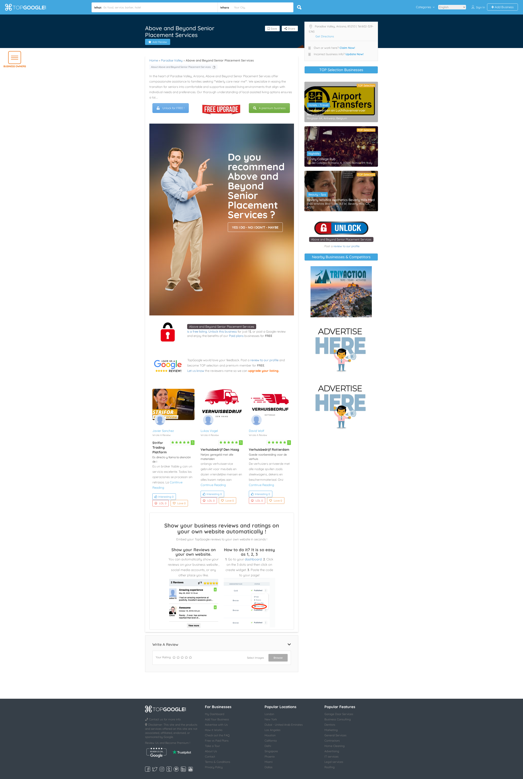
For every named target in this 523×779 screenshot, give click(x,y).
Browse (278, 657)
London (269, 714)
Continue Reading (213, 485)
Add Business (504, 7)
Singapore (271, 751)
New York (271, 719)
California (271, 740)
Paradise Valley (172, 60)
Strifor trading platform (159, 447)
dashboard (253, 559)
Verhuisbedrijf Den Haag (220, 449)
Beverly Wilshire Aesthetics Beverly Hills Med (341, 200)
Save (273, 28)
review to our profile (264, 360)
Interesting (166, 496)
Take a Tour (212, 746)
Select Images (255, 657)
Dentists (329, 724)
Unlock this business (222, 331)
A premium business (272, 108)
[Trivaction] (341, 291)
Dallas (269, 767)
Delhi (268, 746)
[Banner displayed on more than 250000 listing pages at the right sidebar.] (341, 348)
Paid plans (236, 336)
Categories (423, 7)
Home (153, 60)
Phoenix (270, 756)
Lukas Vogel (209, 431)
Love (181, 503)
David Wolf (256, 431)
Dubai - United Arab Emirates (284, 724)
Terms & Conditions (217, 762)
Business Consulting (337, 719)
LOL (163, 503)
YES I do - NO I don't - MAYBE (255, 227)
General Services (335, 735)
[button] (14, 57)
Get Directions (324, 36)
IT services (331, 756)
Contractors (332, 740)
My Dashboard (214, 714)
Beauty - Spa (317, 194)
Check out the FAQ (217, 735)
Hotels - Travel (318, 105)
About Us (211, 751)
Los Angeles (272, 730)
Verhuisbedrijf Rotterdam (269, 449)
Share (291, 28)
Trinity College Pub (321, 159)
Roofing (329, 767)
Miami (269, 762)
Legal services (333, 762)
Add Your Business (217, 719)
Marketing (331, 730)
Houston (270, 735)
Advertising (331, 751)
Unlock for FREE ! (173, 108)
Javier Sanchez (163, 431)
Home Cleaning (334, 746)
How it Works (213, 730)
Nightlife (314, 153)
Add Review (159, 42)
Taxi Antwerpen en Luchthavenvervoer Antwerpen (336, 112)
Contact (210, 756)
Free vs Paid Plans (217, 740)
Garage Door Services (338, 714)
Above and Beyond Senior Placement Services (221, 327)
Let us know (195, 371)
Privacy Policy (214, 767)
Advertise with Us (216, 724)
